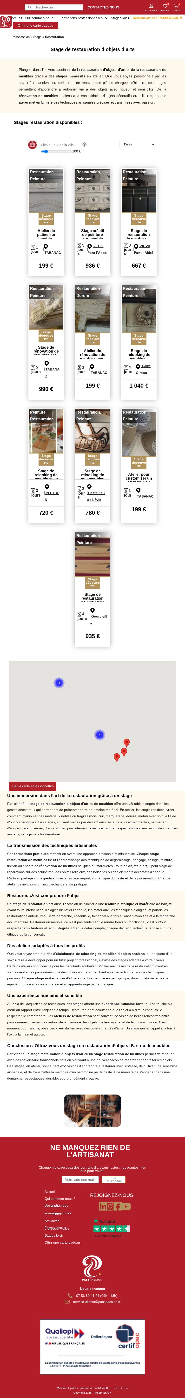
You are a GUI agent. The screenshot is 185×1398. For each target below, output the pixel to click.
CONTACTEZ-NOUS (103, 7)
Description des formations (56, 1205)
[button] (117, 757)
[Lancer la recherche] (29, 7)
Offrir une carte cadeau (62, 1242)
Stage (37, 37)
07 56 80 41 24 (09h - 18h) (96, 1296)
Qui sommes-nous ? (60, 1199)
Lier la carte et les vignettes (33, 786)
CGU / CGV (121, 1388)
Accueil (50, 1192)
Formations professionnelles (57, 1228)
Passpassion (21, 37)
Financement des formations (58, 1213)
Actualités (52, 1221)
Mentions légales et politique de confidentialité (83, 1388)
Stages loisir (54, 1235)
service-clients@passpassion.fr (96, 1302)
